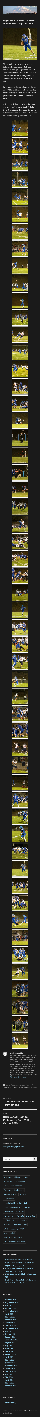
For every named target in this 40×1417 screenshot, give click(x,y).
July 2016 (8, 1374)
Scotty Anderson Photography (13, 1411)
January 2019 (10, 1337)
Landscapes (8, 1212)
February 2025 (11, 1300)
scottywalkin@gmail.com (14, 1147)
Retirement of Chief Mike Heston (18, 1260)
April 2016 (9, 1380)
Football (6, 1087)
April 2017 (9, 1357)
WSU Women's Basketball (14, 1242)
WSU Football (9, 1233)
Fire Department (11, 1194)
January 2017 (10, 1363)
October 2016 (10, 1371)
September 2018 (11, 1340)
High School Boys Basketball (15, 1203)
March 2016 (10, 1383)
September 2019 (11, 1328)
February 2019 (10, 1334)
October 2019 (10, 1325)
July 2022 (9, 1305)
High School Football (25, 1087)
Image (29, 1085)
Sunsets (23, 1220)
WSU (22, 1229)
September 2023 (11, 1303)
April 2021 (9, 1314)
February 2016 (10, 1386)
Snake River (31, 1216)
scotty (8, 1085)
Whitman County (11, 1229)
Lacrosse (26, 1207)
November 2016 (11, 1369)
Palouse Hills (9, 1216)
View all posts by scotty (18, 1077)
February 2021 (10, 1320)
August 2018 (10, 1343)
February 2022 (11, 1308)
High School (13, 1087)
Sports (35, 1087)
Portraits (20, 1216)
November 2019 (11, 1323)
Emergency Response (13, 1186)
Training (7, 1225)
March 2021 (10, 1317)
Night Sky (20, 1212)
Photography (10, 1403)
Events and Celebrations (14, 1190)
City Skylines (20, 1182)
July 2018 (8, 1346)
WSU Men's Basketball (13, 1237)
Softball (7, 1220)
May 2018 (9, 1351)
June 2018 (9, 1348)
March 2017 (9, 1360)
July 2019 (8, 1331)
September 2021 (11, 1311)
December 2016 (11, 1366)
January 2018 (10, 1354)
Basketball (8, 1182)
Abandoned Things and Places (16, 1177)
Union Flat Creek (20, 1225)
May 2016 (9, 1377)
